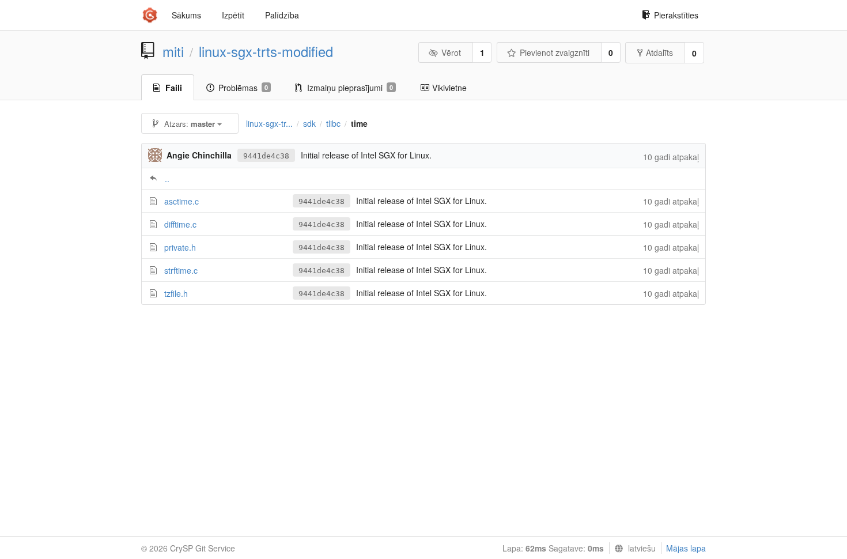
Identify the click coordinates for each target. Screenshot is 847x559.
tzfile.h (176, 293)
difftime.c (180, 224)
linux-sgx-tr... (269, 123)
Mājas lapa (686, 548)
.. (167, 178)
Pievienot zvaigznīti (554, 52)
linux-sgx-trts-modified (266, 51)
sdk (309, 123)
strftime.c (181, 270)
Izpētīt (233, 15)
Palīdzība (282, 15)
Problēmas (243, 87)
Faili (173, 87)
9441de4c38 (266, 156)
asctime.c (181, 201)
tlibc (333, 123)
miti (173, 51)
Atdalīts (659, 52)
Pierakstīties (676, 15)
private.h (180, 247)
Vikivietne (449, 87)
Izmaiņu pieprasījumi (350, 87)
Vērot (451, 52)
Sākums (186, 15)
